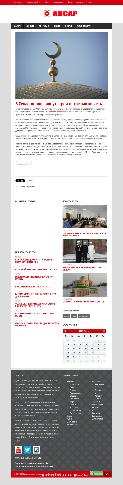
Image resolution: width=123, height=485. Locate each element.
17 (68, 353)
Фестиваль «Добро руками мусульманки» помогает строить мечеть (36, 304)
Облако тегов (97, 419)
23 (104, 353)
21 (92, 353)
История (98, 396)
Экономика (74, 399)
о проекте (17, 2)
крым (74, 316)
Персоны (98, 387)
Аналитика (99, 384)
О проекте (96, 402)
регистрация (58, 2)
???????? (33, 181)
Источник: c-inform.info (24, 162)
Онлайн (68, 25)
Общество (74, 396)
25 (74, 357)
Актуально (44, 25)
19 (80, 353)
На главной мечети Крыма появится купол (36, 269)
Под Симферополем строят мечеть (32, 286)
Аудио (69, 419)
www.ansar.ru (35, 466)
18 (74, 353)
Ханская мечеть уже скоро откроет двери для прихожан (35, 295)
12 (80, 349)
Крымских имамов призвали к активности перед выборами (84, 234)
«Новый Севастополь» (58, 112)
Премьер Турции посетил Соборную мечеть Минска (84, 268)
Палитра (73, 404)
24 (68, 357)
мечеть (66, 316)
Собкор (73, 387)
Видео (57, 25)
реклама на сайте (33, 2)
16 (104, 349)
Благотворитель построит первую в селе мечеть (35, 314)
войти (47, 2)
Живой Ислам (84, 25)
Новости (30, 25)
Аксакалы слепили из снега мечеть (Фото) (83, 301)
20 (86, 353)
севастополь (84, 316)
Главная (17, 25)
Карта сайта (97, 416)
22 (98, 353)
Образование (75, 393)
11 (74, 349)
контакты (79, 2)
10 (68, 349)
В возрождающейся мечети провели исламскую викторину (33, 260)
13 (86, 349)
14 (92, 349)
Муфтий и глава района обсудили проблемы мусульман (37, 324)
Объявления (75, 413)
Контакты (96, 413)
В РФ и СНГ (75, 384)
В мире (73, 390)
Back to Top (107, 474)
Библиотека (72, 422)
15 (98, 349)
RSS (70, 2)
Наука (72, 402)
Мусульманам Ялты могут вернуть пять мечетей (34, 278)
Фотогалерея (72, 425)
